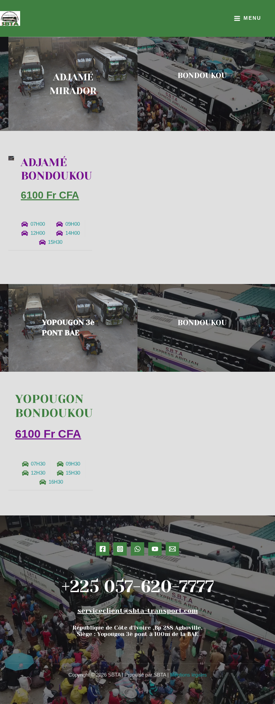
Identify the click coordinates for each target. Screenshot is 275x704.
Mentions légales (188, 675)
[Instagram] (120, 549)
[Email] (172, 549)
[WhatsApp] (137, 549)
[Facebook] (102, 549)
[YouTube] (155, 549)
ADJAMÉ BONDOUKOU (56, 169)
